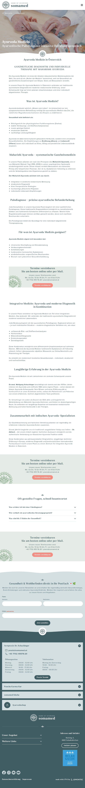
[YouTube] (18, 772)
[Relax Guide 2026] (70, 758)
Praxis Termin (42, 677)
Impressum (27, 779)
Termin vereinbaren (42, 285)
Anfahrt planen (70, 745)
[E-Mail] (13, 772)
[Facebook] (4, 773)
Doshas (58, 123)
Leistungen (20, 13)
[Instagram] (9, 773)
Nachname (46, 599)
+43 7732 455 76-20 (34, 280)
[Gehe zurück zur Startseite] (15, 5)
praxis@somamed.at (51, 280)
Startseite (8, 13)
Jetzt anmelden (42, 623)
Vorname (4, 599)
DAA (44, 400)
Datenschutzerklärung (11, 779)
